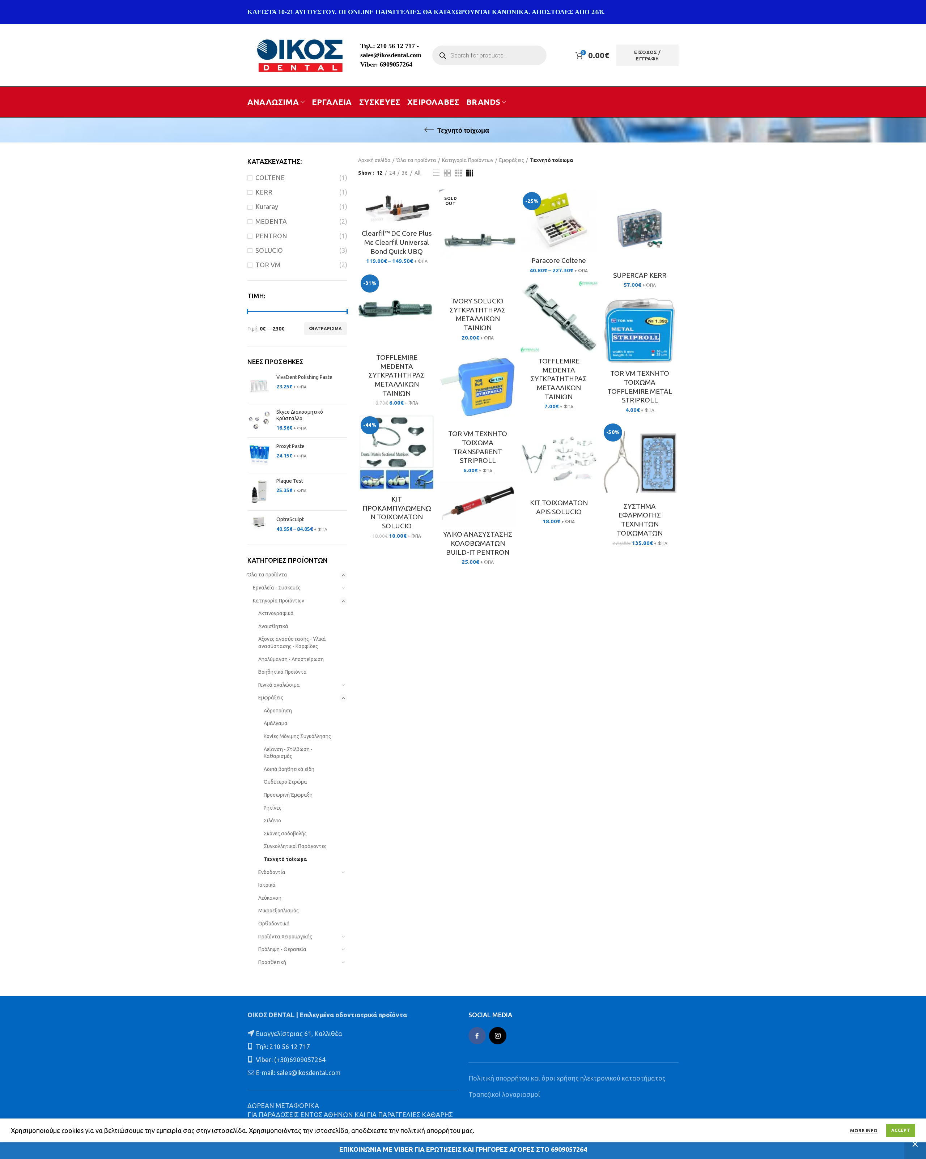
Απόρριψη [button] (915, 1144)
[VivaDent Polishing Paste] (259, 385)
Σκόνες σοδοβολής (285, 833)
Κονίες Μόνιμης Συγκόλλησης (297, 736)
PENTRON (271, 235)
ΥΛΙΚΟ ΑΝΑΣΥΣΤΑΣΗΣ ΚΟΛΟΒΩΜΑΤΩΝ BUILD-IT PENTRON (477, 543)
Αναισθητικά (273, 626)
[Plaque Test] (259, 491)
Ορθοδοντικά (274, 923)
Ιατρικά (267, 885)
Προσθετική (272, 962)
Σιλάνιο (272, 820)
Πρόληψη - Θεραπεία (282, 949)
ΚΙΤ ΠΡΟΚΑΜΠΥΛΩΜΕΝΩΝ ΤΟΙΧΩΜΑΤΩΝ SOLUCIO (396, 512)
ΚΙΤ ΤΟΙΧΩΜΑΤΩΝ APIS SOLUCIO (559, 507)
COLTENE (270, 177)
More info (864, 1130)
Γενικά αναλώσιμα (279, 685)
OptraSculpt (290, 519)
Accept (900, 1130)
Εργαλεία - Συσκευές (277, 588)
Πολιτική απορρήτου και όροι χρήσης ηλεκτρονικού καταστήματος (567, 1078)
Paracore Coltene (558, 260)
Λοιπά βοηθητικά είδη (289, 769)
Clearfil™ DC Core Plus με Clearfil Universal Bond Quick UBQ (397, 242)
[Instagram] (497, 1035)
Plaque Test (289, 481)
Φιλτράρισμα (325, 328)
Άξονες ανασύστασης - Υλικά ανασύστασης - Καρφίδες (292, 642)
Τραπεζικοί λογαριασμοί (504, 1094)
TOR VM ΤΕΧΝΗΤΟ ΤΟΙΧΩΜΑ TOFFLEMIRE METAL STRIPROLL (639, 386)
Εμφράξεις (270, 697)
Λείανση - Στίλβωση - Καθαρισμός (288, 752)
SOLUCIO (269, 250)
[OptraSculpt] (259, 525)
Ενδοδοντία (271, 872)
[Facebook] (477, 1035)
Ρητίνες (272, 808)
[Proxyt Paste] (259, 454)
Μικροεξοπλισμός (278, 910)
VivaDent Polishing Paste (304, 377)
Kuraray (266, 206)
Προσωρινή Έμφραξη (288, 795)
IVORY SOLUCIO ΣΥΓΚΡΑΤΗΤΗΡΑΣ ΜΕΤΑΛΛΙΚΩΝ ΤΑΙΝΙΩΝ (478, 314)
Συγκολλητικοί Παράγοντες (295, 846)
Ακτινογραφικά (276, 613)
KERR (263, 192)
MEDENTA (271, 221)
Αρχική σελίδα (374, 160)
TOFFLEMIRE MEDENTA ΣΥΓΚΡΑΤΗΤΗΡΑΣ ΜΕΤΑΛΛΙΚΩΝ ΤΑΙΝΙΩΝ (397, 375)
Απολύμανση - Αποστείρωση (291, 659)
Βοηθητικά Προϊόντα (282, 672)
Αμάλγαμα (276, 723)
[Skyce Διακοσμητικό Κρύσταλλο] (259, 420)
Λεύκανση (269, 898)
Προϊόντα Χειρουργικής (285, 936)
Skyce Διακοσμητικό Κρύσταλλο (299, 415)
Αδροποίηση (278, 710)
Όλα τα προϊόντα (267, 575)
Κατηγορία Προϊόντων (278, 601)
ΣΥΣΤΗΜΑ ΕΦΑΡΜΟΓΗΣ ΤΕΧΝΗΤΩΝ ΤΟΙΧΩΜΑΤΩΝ (640, 519)
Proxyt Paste (290, 446)
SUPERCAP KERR (639, 275)
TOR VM (267, 264)
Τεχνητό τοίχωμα (285, 859)
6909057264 (396, 64)
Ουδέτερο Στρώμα (285, 782)
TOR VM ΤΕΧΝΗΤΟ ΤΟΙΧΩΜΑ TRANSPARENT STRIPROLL (477, 447)
